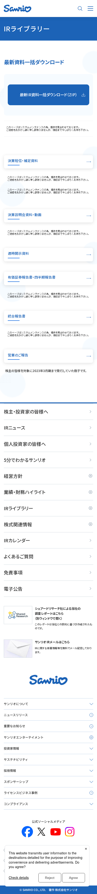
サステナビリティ (16, 759)
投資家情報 (11, 748)
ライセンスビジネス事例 (20, 792)
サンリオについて (16, 704)
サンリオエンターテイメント (24, 737)
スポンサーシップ (16, 781)
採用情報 (10, 770)
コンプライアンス (16, 804)
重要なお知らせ (14, 726)
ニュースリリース (16, 715)
